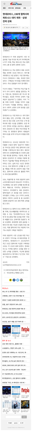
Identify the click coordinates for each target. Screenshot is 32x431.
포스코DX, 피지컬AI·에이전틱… (25, 410)
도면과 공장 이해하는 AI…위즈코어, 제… (14, 352)
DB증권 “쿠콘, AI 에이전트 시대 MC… (14, 382)
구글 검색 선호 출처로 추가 (11, 27)
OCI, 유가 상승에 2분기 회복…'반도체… (14, 370)
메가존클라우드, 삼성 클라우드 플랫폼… (14, 378)
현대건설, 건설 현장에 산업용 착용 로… (14, 309)
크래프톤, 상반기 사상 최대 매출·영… (13, 296)
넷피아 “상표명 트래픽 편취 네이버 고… (14, 300)
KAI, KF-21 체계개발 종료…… (6, 335)
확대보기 (25, 44)
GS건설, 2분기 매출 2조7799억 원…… (14, 321)
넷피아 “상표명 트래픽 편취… (25, 335)
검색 (24, 417)
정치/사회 (11, 8)
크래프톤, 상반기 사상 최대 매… (16, 335)
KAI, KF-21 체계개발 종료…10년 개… (14, 291)
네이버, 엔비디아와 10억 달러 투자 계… (14, 365)
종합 (4, 8)
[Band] (21, 280)
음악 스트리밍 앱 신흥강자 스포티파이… (14, 317)
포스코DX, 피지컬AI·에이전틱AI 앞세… (14, 313)
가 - (27, 27)
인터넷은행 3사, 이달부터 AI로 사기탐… (14, 357)
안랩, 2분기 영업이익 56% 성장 (12, 304)
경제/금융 (17, 8)
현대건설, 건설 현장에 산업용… (16, 410)
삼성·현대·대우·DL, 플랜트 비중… (12, 344)
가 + (23, 27)
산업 (24, 8)
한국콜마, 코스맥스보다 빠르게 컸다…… (14, 361)
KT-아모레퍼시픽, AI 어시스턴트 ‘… (13, 374)
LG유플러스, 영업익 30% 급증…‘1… (13, 348)
